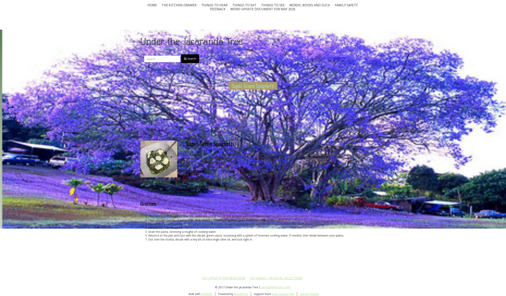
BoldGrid (206, 294)
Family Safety (346, 5)
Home (152, 5)
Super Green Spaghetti (253, 86)
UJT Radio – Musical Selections (276, 278)
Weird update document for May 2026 (262, 9)
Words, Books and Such (309, 5)
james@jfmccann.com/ (276, 287)
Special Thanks (309, 294)
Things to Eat (244, 5)
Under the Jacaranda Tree (191, 41)
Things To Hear (214, 5)
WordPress (241, 294)
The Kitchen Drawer (179, 5)
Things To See (273, 5)
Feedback (218, 9)
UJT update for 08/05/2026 (223, 278)
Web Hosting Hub (283, 294)
